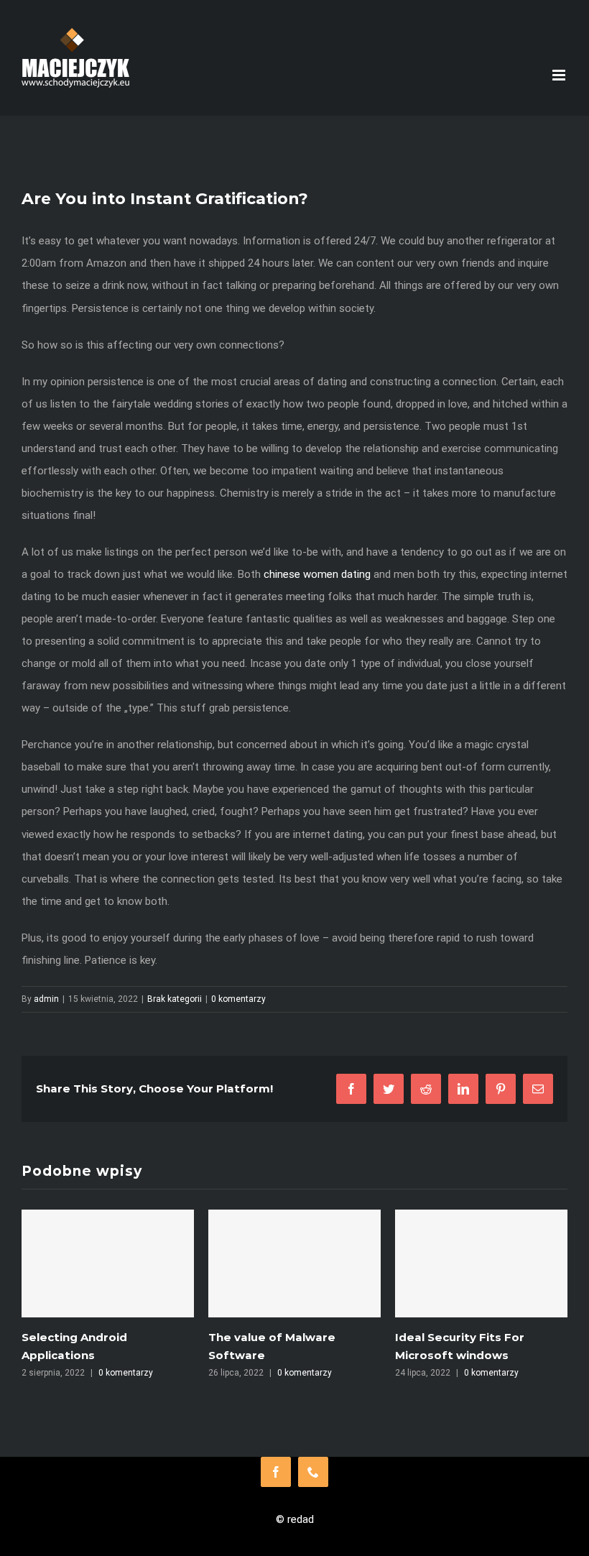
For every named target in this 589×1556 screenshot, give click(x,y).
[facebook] (276, 1472)
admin (46, 999)
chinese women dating (317, 574)
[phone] (313, 1472)
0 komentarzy (238, 999)
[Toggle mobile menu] (559, 75)
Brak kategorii (174, 999)
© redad (295, 1519)
